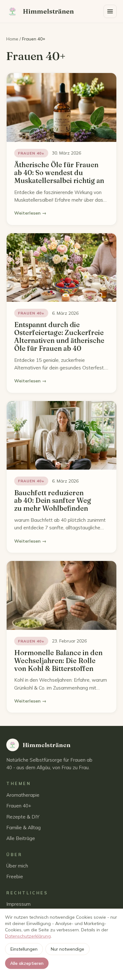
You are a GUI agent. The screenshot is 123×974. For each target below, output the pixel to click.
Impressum (18, 904)
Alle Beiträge (20, 838)
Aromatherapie (22, 795)
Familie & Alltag (23, 828)
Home (12, 39)
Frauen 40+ (18, 806)
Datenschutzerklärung (28, 936)
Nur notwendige (67, 949)
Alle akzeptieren (27, 963)
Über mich (17, 866)
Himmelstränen (48, 11)
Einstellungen (24, 949)
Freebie (14, 877)
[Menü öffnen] (110, 11)
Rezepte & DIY (22, 817)
